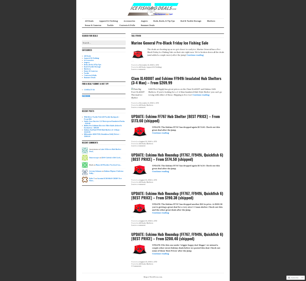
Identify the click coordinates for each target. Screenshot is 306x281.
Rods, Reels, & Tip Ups (164, 21)
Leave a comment (138, 69)
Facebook (86, 96)
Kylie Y (92, 178)
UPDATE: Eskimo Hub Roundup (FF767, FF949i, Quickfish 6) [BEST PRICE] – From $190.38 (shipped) (177, 195)
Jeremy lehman (95, 171)
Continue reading (195, 55)
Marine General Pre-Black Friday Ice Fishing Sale (169, 43)
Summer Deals (148, 25)
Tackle (110, 25)
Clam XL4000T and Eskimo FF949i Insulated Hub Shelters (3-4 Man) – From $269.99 (176, 80)
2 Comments (136, 266)
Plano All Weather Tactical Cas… (108, 165)
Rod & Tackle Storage (190, 21)
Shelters (211, 21)
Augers (144, 21)
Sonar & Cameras (93, 25)
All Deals (89, 21)
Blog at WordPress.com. (153, 277)
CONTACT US (89, 90)
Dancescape (94, 158)
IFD (157, 65)
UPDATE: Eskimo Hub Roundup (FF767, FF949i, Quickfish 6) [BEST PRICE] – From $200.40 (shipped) (177, 236)
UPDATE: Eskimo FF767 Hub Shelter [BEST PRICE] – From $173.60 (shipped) (175, 118)
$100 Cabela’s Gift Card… (111, 158)
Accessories (129, 21)
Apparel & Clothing (108, 21)
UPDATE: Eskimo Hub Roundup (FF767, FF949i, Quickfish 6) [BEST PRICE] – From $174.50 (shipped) (177, 157)
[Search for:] (104, 43)
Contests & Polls (127, 25)
